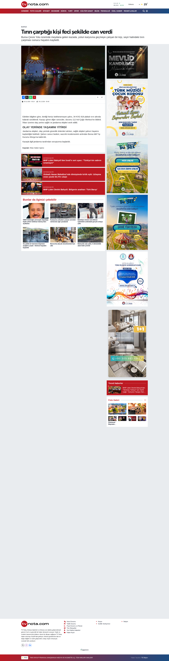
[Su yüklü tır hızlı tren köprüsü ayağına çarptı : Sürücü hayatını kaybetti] (36, 235)
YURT (70, 11)
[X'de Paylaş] (27, 97)
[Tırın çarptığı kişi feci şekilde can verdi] (63, 70)
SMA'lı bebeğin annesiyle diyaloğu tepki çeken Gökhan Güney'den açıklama (35, 221)
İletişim (126, 621)
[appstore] (84, 650)
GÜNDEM (24, 11)
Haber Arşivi (71, 632)
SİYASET (46, 11)
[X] (22, 645)
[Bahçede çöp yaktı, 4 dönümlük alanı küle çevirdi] (90, 235)
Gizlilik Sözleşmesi (104, 624)
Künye (100, 621)
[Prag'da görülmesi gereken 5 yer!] (117, 408)
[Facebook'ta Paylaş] (23, 97)
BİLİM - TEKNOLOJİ (102, 11)
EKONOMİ (55, 11)
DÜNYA (63, 11)
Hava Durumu (71, 621)
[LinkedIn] (30, 645)
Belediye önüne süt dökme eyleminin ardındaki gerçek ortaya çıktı (90, 221)
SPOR (76, 11)
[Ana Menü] (146, 11)
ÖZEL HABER (117, 11)
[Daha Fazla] (34, 97)
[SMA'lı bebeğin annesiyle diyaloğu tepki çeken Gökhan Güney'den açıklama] (36, 211)
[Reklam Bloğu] (127, 62)
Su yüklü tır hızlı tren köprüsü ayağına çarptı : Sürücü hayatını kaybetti (34, 245)
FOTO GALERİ (35, 11)
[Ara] (144, 11)
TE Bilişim (144, 657)
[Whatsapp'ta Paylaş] (30, 97)
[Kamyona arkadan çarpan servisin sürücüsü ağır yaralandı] (63, 211)
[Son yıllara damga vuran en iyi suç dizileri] (137, 408)
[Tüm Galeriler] (145, 400)
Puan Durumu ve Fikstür (74, 626)
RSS (25, 657)
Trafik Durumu (71, 624)
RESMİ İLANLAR (130, 11)
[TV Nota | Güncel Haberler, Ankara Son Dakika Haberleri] (35, 4)
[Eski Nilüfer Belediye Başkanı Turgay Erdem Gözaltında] (142, 418)
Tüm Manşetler (71, 628)
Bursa (24, 27)
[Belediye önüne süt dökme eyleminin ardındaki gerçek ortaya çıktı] (90, 211)
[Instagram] (26, 645)
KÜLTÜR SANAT (86, 11)
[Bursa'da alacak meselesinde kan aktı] (63, 235)
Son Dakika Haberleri (73, 630)
